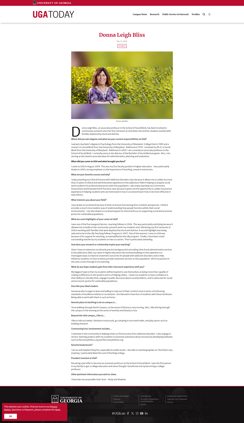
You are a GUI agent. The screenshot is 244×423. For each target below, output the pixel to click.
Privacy (170, 402)
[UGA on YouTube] (142, 413)
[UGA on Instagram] (137, 413)
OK (10, 416)
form (57, 409)
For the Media (118, 402)
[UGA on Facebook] (128, 413)
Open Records (145, 396)
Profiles (122, 46)
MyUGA (143, 404)
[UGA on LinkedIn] (146, 413)
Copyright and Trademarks (177, 399)
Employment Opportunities (177, 396)
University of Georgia (70, 400)
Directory (116, 399)
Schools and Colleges (121, 396)
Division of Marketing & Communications (149, 400)
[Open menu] (209, 14)
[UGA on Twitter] (133, 413)
